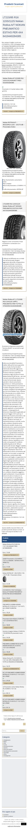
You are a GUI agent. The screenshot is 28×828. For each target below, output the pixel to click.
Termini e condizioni (8, 816)
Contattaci (6, 814)
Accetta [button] (23, 824)
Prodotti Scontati (14, 4)
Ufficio (5, 754)
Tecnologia (6, 752)
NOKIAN (9, 719)
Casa (5, 743)
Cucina (5, 744)
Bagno (5, 741)
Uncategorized (7, 755)
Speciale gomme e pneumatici (14, 718)
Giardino (6, 748)
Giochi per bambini (8, 749)
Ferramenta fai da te (8, 746)
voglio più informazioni (14, 826)
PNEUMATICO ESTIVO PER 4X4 (17, 719)
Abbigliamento (7, 740)
